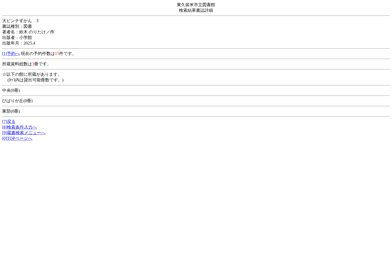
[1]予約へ (11, 53)
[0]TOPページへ (17, 138)
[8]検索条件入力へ (19, 127)
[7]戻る (8, 121)
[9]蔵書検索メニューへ (23, 132)
